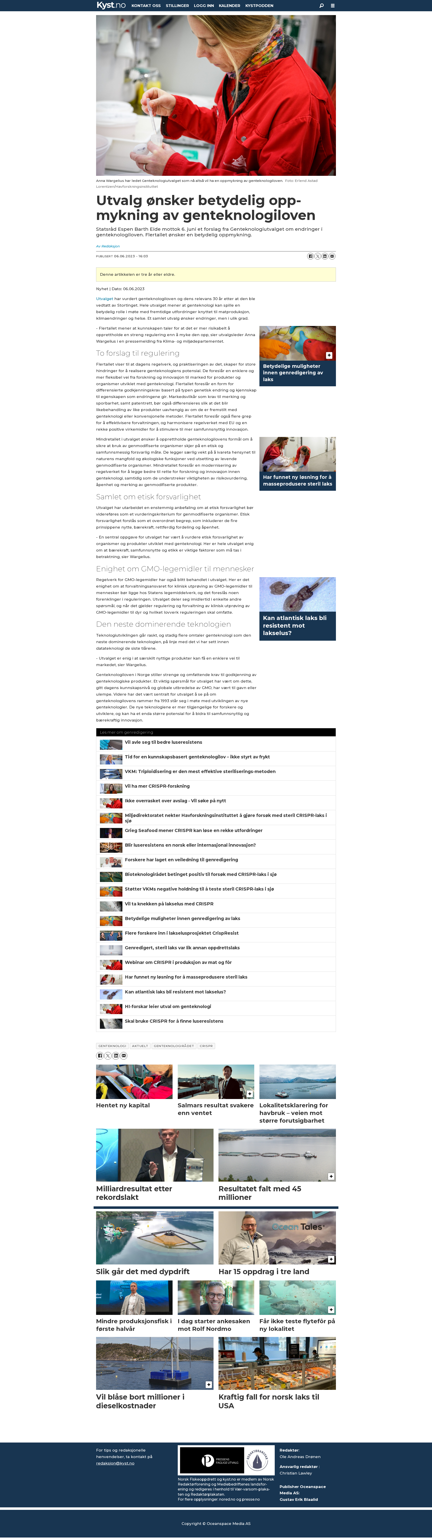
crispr (206, 1046)
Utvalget (104, 298)
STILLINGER (177, 5)
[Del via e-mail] (332, 256)
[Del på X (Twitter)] (317, 256)
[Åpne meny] (333, 5)
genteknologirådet (174, 1046)
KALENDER (229, 5)
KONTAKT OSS (146, 5)
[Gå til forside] (111, 5)
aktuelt (140, 1046)
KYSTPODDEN (259, 5)
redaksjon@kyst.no (115, 1463)
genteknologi (112, 1046)
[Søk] (321, 5)
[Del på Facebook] (310, 256)
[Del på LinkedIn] (325, 256)
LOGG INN (204, 5)
